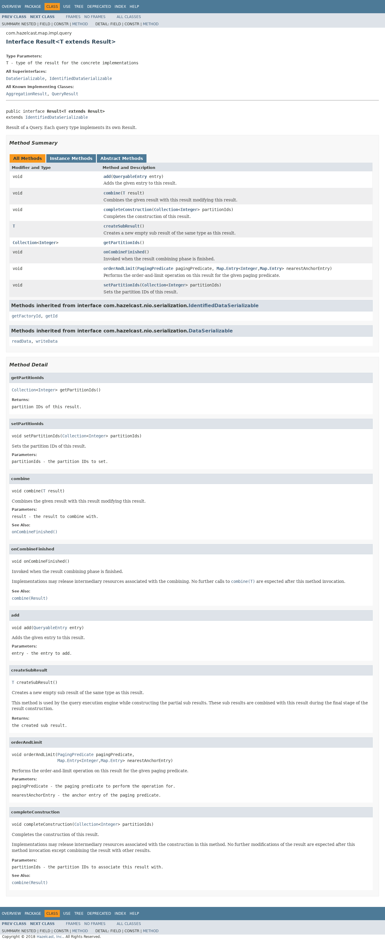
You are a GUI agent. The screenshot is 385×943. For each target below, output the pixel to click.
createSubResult (121, 226)
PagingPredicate (155, 268)
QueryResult (65, 93)
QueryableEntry (130, 176)
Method (80, 24)
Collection (166, 209)
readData (21, 341)
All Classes (129, 17)
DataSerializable (25, 78)
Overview (11, 7)
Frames (73, 17)
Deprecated (99, 7)
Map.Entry (227, 268)
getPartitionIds (121, 242)
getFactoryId (26, 316)
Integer (188, 209)
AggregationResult (26, 93)
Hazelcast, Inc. (50, 937)
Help (134, 7)
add (107, 176)
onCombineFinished (123, 252)
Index (120, 7)
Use (67, 7)
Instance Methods (71, 158)
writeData (46, 341)
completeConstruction (127, 209)
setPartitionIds (121, 285)
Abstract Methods (121, 158)
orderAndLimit (119, 268)
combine (111, 193)
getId (51, 316)
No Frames (95, 17)
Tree (79, 7)
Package (33, 7)
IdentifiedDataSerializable (80, 78)
